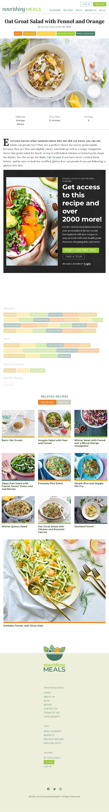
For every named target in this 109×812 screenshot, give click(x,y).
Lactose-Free (27, 345)
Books (48, 704)
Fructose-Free (55, 345)
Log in (47, 766)
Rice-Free (42, 325)
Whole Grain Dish (85, 33)
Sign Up (99, 4)
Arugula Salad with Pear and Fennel (53, 442)
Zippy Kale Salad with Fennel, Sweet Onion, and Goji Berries (17, 486)
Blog (102, 10)
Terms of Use (52, 713)
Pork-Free (54, 325)
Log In (86, 4)
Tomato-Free (88, 331)
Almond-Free (70, 315)
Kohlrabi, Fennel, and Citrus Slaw (23, 625)
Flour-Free (23, 315)
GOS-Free (41, 345)
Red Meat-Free (41, 320)
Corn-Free (10, 331)
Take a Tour (73, 256)
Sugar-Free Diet (49, 356)
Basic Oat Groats (12, 440)
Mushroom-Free (39, 315)
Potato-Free (55, 315)
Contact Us (50, 708)
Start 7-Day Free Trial (80, 250)
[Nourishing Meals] (21, 9)
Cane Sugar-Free (87, 315)
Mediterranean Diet (14, 356)
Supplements (52, 716)
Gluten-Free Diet (13, 351)
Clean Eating (71, 345)
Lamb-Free (86, 320)
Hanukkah (23, 370)
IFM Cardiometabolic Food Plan (39, 351)
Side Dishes (29, 33)
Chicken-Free (11, 320)
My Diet (63, 402)
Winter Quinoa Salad (14, 526)
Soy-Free (97, 320)
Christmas (10, 370)
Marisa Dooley (48, 26)
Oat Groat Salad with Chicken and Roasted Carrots (51, 529)
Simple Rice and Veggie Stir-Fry (88, 485)
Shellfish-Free (12, 325)
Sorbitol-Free (12, 345)
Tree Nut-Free (54, 331)
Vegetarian (64, 356)
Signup (49, 762)
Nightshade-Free (71, 331)
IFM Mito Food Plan (88, 351)
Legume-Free (79, 325)
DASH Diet (85, 345)
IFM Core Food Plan (67, 351)
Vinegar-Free (71, 320)
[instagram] (60, 789)
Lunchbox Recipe (46, 33)
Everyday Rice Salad (50, 483)
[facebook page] (48, 789)
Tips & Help (53, 758)
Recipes (68, 10)
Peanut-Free (26, 320)
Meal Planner (52, 731)
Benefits (90, 10)
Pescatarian (32, 356)
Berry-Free (10, 315)
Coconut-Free (24, 331)
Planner (55, 10)
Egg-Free (92, 325)
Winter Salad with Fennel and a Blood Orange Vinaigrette (89, 443)
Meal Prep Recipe (65, 33)
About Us (49, 697)
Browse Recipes (54, 739)
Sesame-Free (57, 320)
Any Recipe (47, 402)
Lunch (18, 33)
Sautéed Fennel (84, 526)
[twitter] (54, 789)
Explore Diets (52, 743)
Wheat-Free (39, 331)
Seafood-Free (28, 325)
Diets (79, 10)
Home (47, 693)
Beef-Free (66, 325)
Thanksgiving (37, 370)
